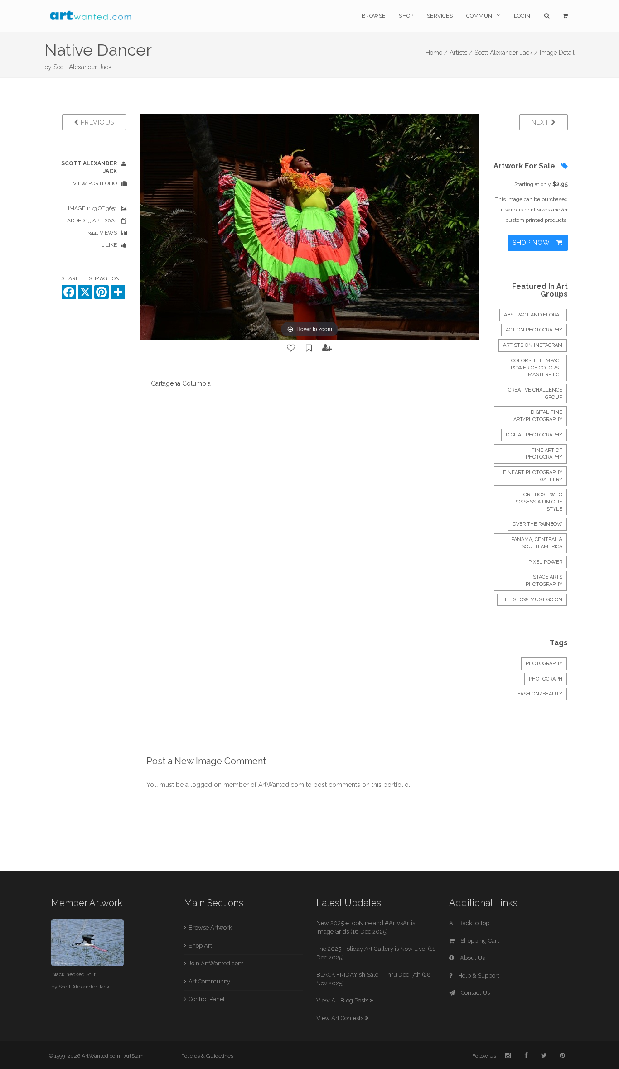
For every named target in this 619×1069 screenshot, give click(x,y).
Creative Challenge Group (535, 393)
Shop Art (200, 945)
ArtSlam (134, 1056)
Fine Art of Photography (544, 453)
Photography (544, 663)
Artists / (461, 52)
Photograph (545, 679)
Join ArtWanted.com (216, 963)
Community (483, 16)
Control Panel (207, 999)
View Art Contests (340, 1018)
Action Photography (534, 330)
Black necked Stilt (73, 974)
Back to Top (473, 923)
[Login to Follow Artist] (327, 348)
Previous (96, 122)
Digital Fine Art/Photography (537, 415)
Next (541, 122)
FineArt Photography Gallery (532, 476)
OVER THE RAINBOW (537, 524)
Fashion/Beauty (539, 694)
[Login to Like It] (291, 348)
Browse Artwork (210, 927)
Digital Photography (534, 435)
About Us (472, 957)
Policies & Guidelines (207, 1056)
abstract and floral (533, 315)
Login (522, 16)
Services (440, 16)
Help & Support (478, 975)
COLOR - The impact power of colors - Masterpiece (536, 368)
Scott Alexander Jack (82, 67)
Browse (373, 16)
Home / (437, 52)
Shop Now (532, 242)
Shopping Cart (479, 940)
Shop (406, 16)
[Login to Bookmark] (309, 348)
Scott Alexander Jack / (506, 52)
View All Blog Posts (343, 1000)
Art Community (209, 981)
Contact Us (474, 992)
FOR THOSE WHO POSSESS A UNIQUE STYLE (537, 502)
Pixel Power (545, 562)
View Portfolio (95, 183)
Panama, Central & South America (536, 543)
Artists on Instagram (532, 345)
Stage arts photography (544, 580)
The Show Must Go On (532, 600)
